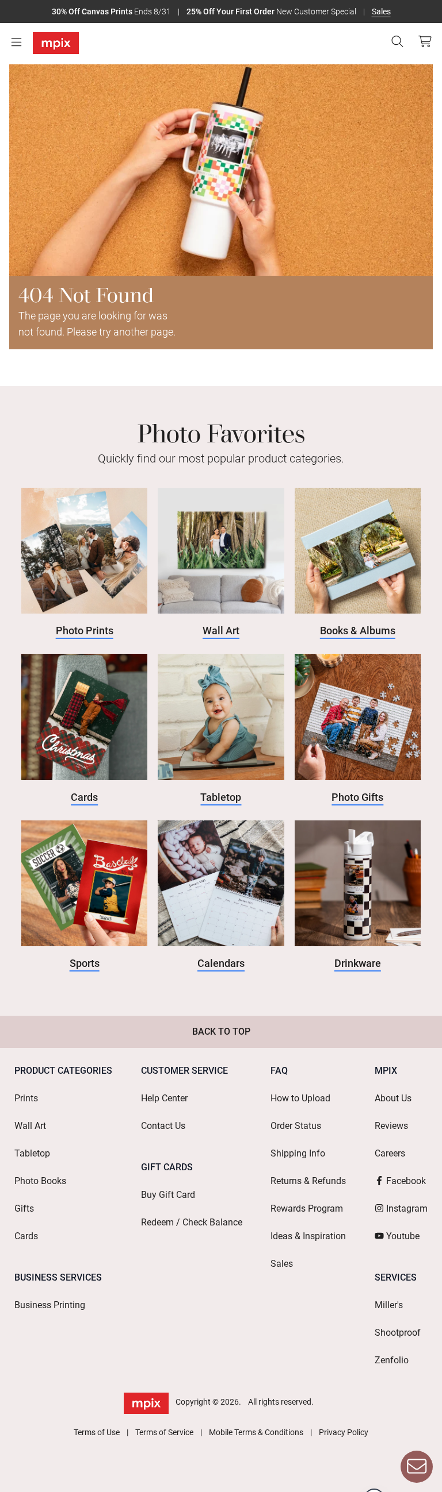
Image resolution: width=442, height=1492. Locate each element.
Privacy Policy (343, 1432)
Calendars (221, 963)
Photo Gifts (357, 797)
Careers (390, 1153)
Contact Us (163, 1125)
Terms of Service (164, 1432)
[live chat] (417, 1467)
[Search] (397, 41)
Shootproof (398, 1332)
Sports (85, 963)
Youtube (403, 1236)
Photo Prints (84, 630)
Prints (26, 1098)
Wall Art (221, 630)
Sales (381, 11)
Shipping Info (297, 1153)
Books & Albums (357, 630)
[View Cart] (425, 41)
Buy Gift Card (168, 1194)
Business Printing (49, 1305)
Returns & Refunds (308, 1180)
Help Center (164, 1098)
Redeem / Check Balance (191, 1222)
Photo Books (40, 1180)
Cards (84, 797)
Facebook (406, 1180)
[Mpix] (56, 43)
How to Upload (300, 1098)
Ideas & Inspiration (308, 1236)
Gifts (24, 1208)
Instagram (407, 1208)
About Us (393, 1098)
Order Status (295, 1125)
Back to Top (221, 1031)
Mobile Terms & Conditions (256, 1432)
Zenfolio (392, 1360)
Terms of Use (97, 1432)
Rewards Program (306, 1208)
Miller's (389, 1305)
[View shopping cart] (422, 41)
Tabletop (220, 797)
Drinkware (357, 963)
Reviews (391, 1125)
